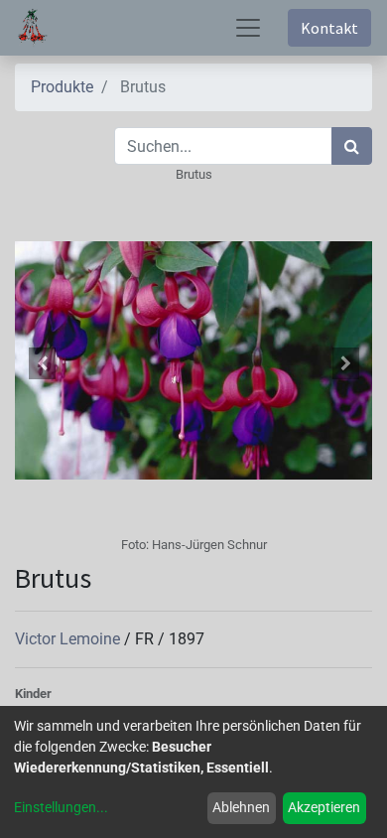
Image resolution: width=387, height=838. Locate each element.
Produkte (62, 86)
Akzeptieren (324, 807)
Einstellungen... (61, 807)
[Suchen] (351, 146)
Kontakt (329, 28)
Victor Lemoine (69, 638)
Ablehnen (241, 807)
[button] (41, 363)
